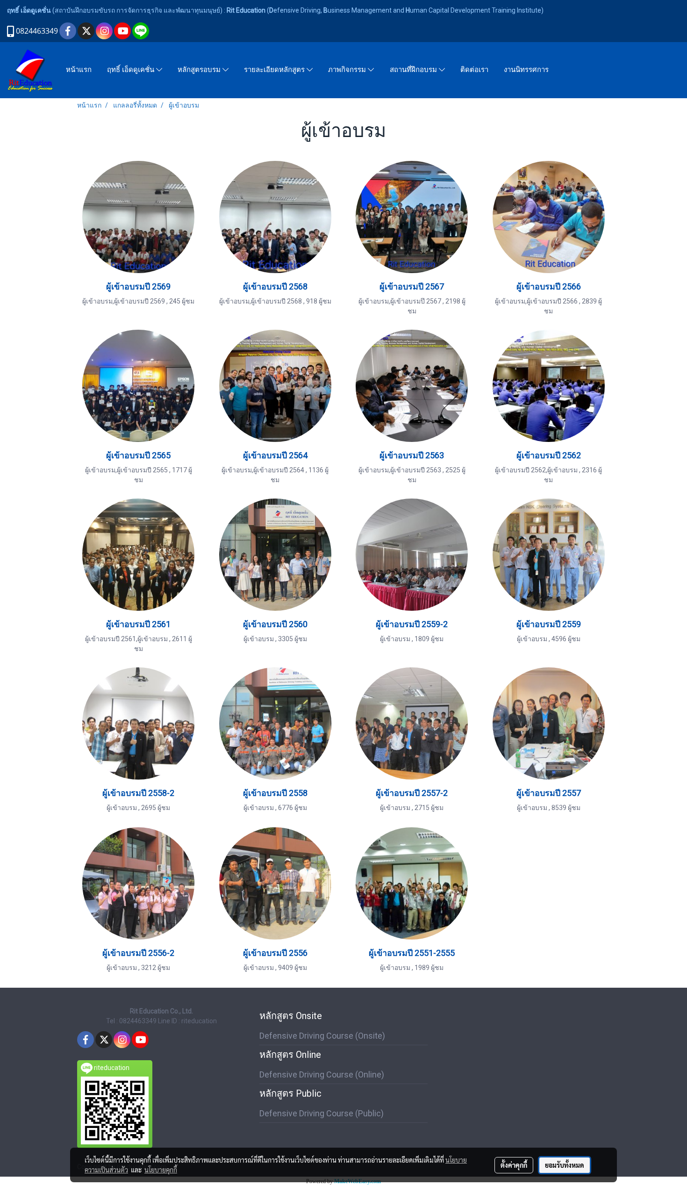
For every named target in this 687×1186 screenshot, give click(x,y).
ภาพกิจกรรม (348, 70)
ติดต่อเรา (474, 69)
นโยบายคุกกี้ (160, 1169)
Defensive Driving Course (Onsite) (322, 1036)
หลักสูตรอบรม (200, 70)
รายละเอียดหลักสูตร (275, 70)
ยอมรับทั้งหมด (564, 1165)
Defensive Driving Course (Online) (321, 1074)
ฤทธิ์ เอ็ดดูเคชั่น (131, 70)
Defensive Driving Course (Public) (321, 1113)
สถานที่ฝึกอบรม (414, 70)
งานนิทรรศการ (526, 69)
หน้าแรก (79, 69)
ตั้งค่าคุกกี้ (514, 1165)
